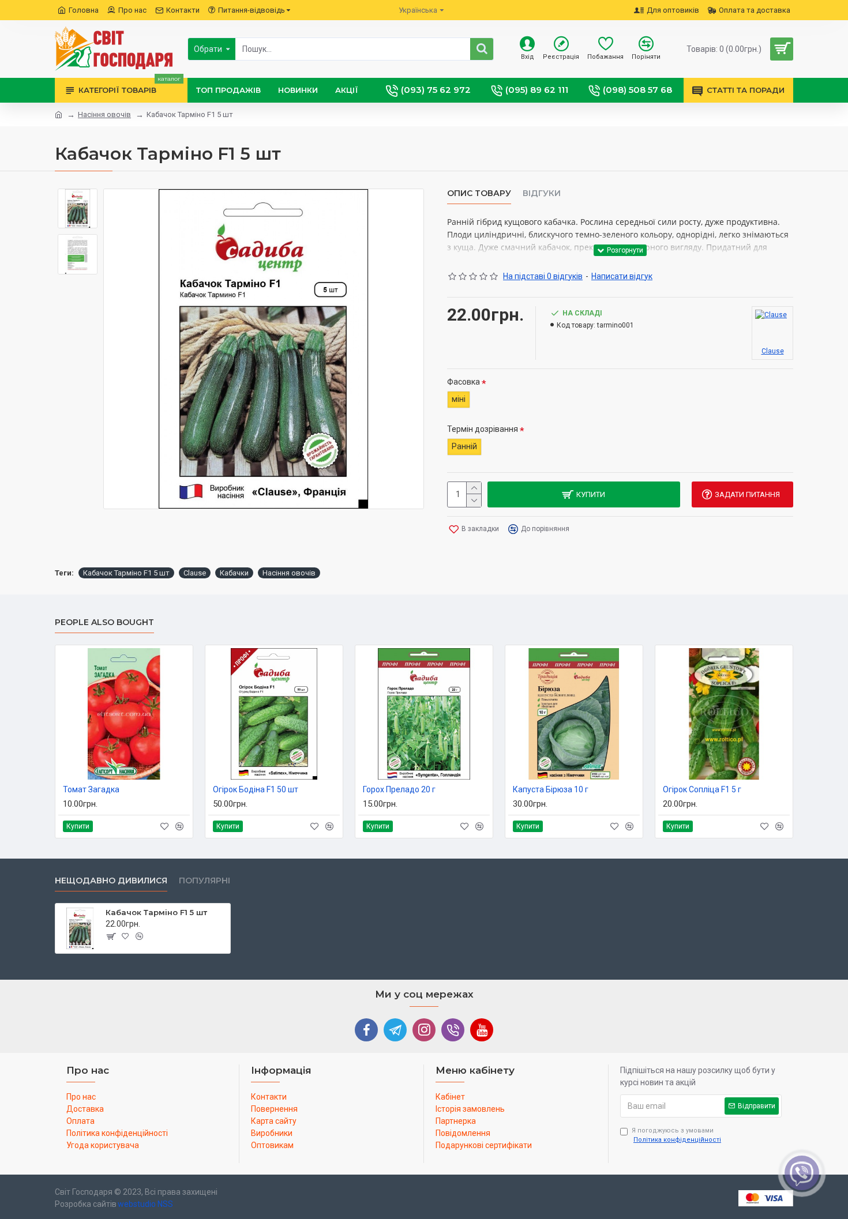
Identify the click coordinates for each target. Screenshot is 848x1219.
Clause (194, 573)
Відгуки (542, 193)
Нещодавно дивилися (111, 881)
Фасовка (463, 381)
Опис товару (479, 193)
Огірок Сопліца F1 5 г (702, 789)
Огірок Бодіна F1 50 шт (255, 789)
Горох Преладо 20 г (399, 789)
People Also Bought (104, 622)
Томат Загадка (91, 789)
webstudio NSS (145, 1204)
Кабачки (234, 573)
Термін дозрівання (482, 429)
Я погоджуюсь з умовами (676, 1135)
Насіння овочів (104, 114)
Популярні (204, 881)
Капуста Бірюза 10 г (550, 789)
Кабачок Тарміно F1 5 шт (126, 573)
